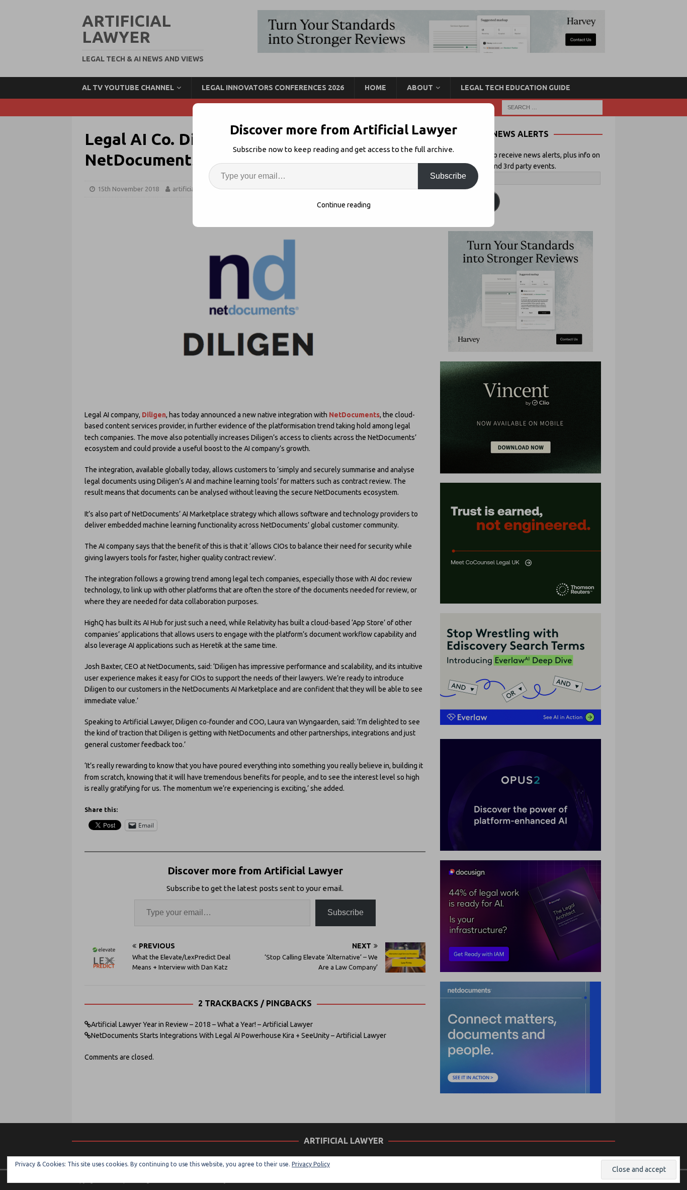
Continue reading (344, 205)
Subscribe (448, 176)
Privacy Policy (311, 1164)
